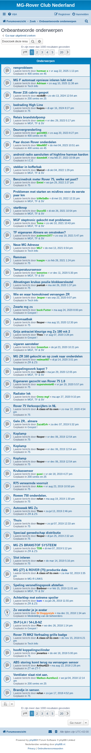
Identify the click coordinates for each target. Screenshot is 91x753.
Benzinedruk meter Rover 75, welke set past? (45, 179)
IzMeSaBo (43, 198)
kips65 (41, 372)
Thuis (17, 520)
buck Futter (44, 310)
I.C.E (30, 160)
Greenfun (42, 347)
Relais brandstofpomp (29, 117)
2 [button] (37, 52)
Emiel (40, 182)
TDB (39, 548)
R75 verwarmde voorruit (30, 483)
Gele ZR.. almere (25, 421)
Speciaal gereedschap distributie (37, 533)
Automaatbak (22, 319)
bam (39, 600)
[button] (24, 52)
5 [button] (52, 52)
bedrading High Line (28, 105)
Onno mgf (43, 396)
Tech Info (33, 86)
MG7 (39, 248)
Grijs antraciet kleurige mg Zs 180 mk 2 (41, 331)
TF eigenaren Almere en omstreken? (39, 232)
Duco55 (41, 210)
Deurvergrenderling (27, 129)
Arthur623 (43, 665)
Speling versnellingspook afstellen (38, 585)
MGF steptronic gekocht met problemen (42, 220)
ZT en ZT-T (34, 668)
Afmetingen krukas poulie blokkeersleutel (43, 282)
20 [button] (61, 52)
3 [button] (42, 52)
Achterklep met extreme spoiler (35, 597)
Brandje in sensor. (26, 690)
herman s (42, 70)
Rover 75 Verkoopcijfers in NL (34, 406)
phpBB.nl (60, 744)
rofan (40, 498)
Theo (40, 334)
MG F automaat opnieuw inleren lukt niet (42, 80)
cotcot (41, 120)
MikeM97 (42, 145)
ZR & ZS (32, 362)
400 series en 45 (37, 73)
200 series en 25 (37, 98)
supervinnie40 (45, 384)
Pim (39, 625)
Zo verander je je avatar (30, 610)
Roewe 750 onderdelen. (30, 495)
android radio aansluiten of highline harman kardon (50, 154)
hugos (41, 108)
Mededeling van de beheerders (45, 616)
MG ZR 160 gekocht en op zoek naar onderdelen (48, 356)
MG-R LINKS (35, 578)
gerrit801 (42, 132)
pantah (41, 285)
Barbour (42, 588)
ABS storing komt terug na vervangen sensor (45, 662)
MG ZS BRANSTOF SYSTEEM (34, 545)
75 (29, 110)
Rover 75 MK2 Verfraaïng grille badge (40, 635)
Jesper (41, 297)
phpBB (33, 740)
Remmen (19, 257)
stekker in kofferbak (27, 167)
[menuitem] (12, 14)
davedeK (42, 157)
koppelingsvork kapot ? (30, 369)
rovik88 (41, 95)
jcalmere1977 (44, 235)
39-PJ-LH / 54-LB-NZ (27, 622)
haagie (41, 260)
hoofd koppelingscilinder (31, 650)
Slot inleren (21, 557)
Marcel (41, 170)
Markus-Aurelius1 (47, 678)
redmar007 (43, 359)
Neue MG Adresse (26, 245)
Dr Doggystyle (45, 613)
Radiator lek (22, 393)
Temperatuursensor (27, 269)
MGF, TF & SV (36, 123)
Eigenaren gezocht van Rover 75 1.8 (39, 381)
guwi (40, 474)
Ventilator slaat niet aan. (30, 675)
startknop (20, 207)
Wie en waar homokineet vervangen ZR (41, 294)
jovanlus (42, 653)
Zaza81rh (42, 424)
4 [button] (47, 52)
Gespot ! (32, 312)
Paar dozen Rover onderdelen (34, 142)
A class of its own (48, 409)
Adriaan (41, 83)
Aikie (40, 486)
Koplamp (19, 433)
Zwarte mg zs (23, 307)
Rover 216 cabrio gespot (30, 92)
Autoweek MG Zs (25, 508)
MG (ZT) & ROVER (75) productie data (40, 570)
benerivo (42, 272)
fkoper (41, 322)
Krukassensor (23, 471)
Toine (40, 223)
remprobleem (23, 67)
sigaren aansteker (26, 344)
